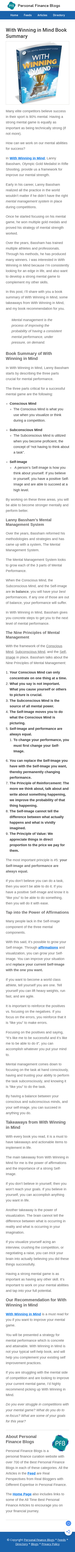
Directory (21, 1544)
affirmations (48, 947)
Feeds (62, 1540)
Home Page (22, 1494)
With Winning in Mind (27, 158)
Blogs (34, 1544)
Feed (32, 1473)
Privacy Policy (51, 1544)
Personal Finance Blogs (39, 1540)
